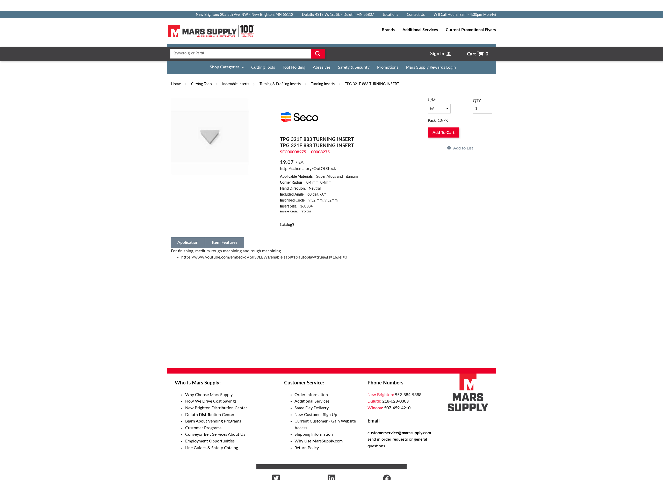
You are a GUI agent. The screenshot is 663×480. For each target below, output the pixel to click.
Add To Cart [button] (444, 133)
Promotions (387, 67)
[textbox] (246, 54)
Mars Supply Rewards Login (431, 67)
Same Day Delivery (311, 408)
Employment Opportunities (210, 441)
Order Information (311, 395)
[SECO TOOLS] (299, 117)
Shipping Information (313, 434)
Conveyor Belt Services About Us (215, 434)
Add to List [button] (463, 148)
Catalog (287, 225)
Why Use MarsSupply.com (318, 441)
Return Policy (306, 448)
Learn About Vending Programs (213, 421)
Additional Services (311, 401)
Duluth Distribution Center (209, 415)
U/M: (432, 100)
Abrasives (321, 67)
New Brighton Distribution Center (216, 408)
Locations (390, 15)
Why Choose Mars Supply (209, 395)
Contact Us (416, 15)
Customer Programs (203, 428)
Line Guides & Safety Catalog (211, 448)
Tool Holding (294, 67)
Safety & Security (354, 67)
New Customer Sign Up (315, 415)
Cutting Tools (263, 67)
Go (318, 54)
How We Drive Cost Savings (210, 401)
